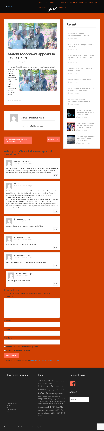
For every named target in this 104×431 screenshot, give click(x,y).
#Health (41, 390)
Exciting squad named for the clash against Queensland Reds (85, 125)
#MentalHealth (60, 390)
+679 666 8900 (11, 410)
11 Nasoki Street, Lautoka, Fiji (11, 405)
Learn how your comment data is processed (45, 360)
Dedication (63, 2)
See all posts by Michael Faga (32, 126)
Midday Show (52, 410)
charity (40, 407)
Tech (63, 412)
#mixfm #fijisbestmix (56, 394)
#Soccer (63, 401)
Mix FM (60, 410)
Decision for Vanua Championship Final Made (78, 34)
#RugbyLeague (43, 399)
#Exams (50, 383)
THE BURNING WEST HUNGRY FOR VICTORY (81, 69)
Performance (41, 413)
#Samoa (40, 401)
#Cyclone (40, 383)
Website (9, 338)
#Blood (57, 381)
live (47, 410)
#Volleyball (46, 403)
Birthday (73, 2)
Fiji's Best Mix (57, 407)
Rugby (52, 413)
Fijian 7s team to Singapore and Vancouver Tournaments (81, 89)
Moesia (34, 427)
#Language (53, 390)
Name (8, 321)
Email (8, 329)
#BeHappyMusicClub (48, 381)
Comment (10, 297)
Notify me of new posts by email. (18, 350)
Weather (53, 2)
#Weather (52, 403)
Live (46, 2)
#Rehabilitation (56, 396)
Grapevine (83, 2)
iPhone (43, 410)
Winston (40, 415)
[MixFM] (9, 6)
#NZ (44, 396)
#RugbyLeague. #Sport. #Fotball (57, 399)
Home (41, 2)
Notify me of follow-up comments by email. (22, 347)
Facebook (45, 407)
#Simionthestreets (55, 401)
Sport (58, 413)
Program (93, 2)
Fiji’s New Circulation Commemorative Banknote (79, 100)
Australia (59, 403)
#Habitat (62, 387)
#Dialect (45, 383)
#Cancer (62, 381)
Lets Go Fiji (53, 139)
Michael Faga (28, 62)
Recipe (47, 413)
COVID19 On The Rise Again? (80, 79)
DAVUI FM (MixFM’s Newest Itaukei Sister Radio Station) (85, 112)
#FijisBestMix (47, 386)
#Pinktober (48, 396)
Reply (55, 176)
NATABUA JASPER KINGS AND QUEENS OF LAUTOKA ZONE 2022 (81, 57)
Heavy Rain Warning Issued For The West (81, 45)
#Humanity (47, 390)
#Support (40, 403)
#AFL (39, 381)
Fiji (49, 406)
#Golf (57, 387)
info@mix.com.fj (11, 412)
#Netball (40, 396)
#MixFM (43, 393)
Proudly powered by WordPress (14, 427)
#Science (45, 401)
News (11, 100)
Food (39, 410)
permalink (18, 100)
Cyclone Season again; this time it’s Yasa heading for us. (85, 138)
